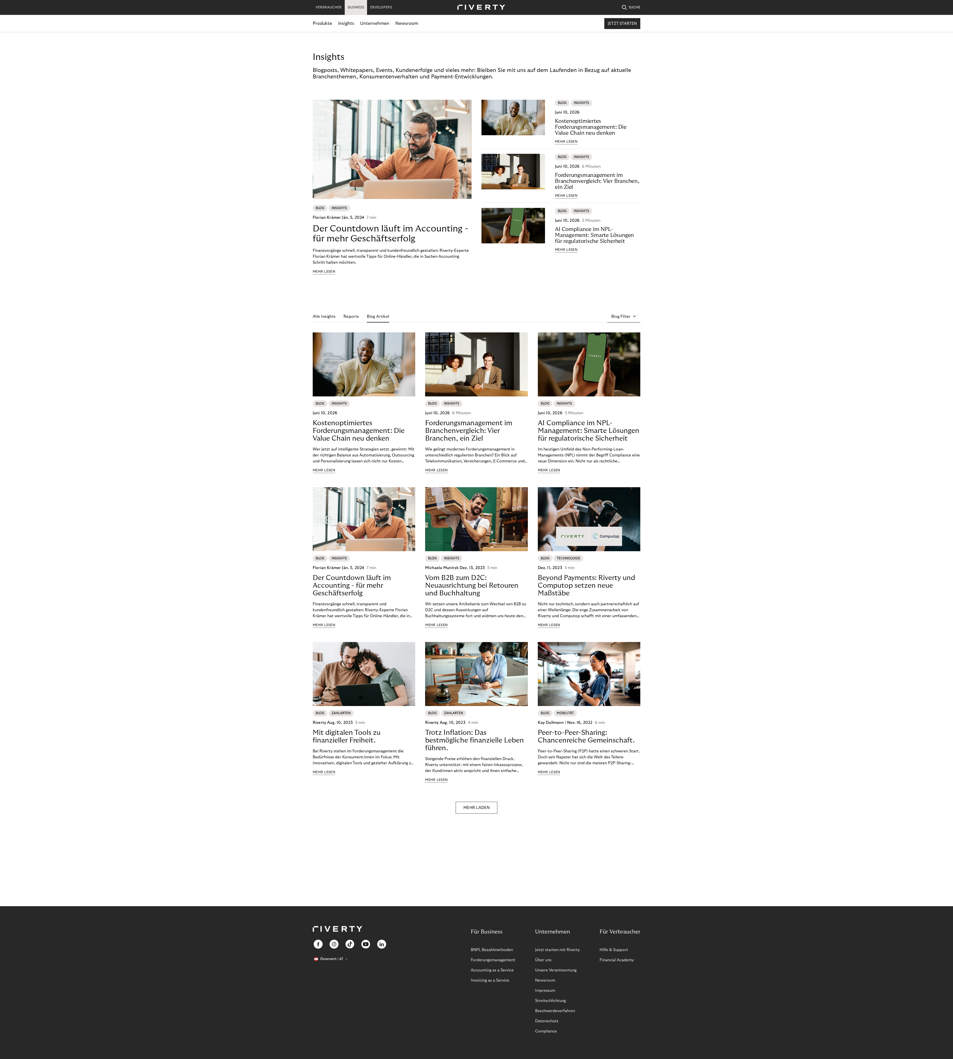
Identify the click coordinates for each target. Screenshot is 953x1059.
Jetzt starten (622, 24)
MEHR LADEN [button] (476, 808)
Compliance (546, 1031)
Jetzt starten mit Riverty (557, 950)
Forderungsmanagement (493, 960)
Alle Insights (324, 317)
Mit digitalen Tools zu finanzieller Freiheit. (346, 736)
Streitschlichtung (550, 1001)
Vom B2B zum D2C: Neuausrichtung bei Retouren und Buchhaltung (471, 585)
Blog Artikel (378, 317)
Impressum (545, 991)
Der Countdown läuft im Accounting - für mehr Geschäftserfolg (390, 233)
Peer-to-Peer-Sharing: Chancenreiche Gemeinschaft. (586, 736)
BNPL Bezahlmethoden (492, 950)
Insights (346, 23)
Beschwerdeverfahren (555, 1011)
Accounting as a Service (492, 970)
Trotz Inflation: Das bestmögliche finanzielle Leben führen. (474, 740)
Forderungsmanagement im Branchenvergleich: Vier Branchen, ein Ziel (597, 181)
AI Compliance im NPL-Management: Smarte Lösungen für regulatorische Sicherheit (594, 235)
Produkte (322, 23)
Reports (351, 317)
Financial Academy (617, 960)
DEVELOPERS (381, 7)
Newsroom (406, 23)
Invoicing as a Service (490, 980)
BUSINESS (356, 7)
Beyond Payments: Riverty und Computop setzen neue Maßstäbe (586, 585)
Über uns (543, 960)
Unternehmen (374, 23)
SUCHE (634, 7)
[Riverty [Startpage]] (479, 7)
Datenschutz (546, 1021)
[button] (623, 316)
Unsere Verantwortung (556, 970)
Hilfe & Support (614, 950)
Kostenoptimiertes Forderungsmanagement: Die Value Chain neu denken (591, 127)
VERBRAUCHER (329, 7)
